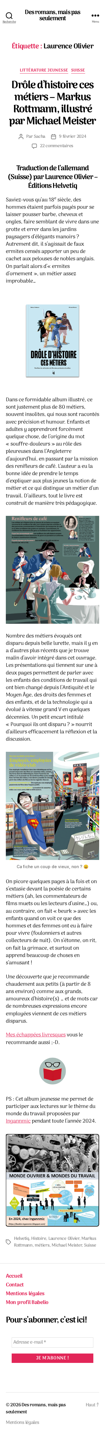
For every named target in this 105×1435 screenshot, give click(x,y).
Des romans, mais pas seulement (52, 15)
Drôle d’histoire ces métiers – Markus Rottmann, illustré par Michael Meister (52, 103)
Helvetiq (21, 1238)
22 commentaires (56, 145)
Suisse (78, 71)
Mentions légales (25, 1294)
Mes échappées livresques (36, 1035)
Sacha (39, 136)
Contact (15, 1285)
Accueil (14, 1276)
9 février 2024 (72, 136)
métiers (42, 1245)
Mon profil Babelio (27, 1302)
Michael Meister (67, 1245)
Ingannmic (18, 1121)
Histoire (38, 1238)
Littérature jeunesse (44, 71)
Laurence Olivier (63, 1238)
